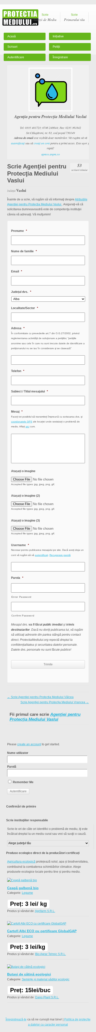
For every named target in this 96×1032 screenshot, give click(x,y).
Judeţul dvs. (21, 292)
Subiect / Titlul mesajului (29, 391)
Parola (17, 578)
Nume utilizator (17, 753)
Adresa (18, 328)
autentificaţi (18, 143)
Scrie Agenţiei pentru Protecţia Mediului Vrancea (54, 702)
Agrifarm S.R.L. (45, 911)
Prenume (19, 231)
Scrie (45, 17)
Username (20, 545)
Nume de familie (24, 251)
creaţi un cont (42, 143)
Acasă (11, 36)
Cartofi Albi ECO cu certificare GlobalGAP (42, 931)
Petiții (56, 46)
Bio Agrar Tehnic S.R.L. (50, 954)
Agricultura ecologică (21, 861)
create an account (29, 744)
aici (27, 426)
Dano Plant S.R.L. (47, 997)
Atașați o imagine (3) (25, 520)
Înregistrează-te (16, 1019)
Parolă (11, 766)
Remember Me (22, 782)
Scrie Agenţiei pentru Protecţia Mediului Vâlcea (40, 697)
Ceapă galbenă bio (23, 888)
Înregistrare (60, 57)
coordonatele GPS (21, 421)
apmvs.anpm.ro (50, 154)
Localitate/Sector (24, 308)
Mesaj (17, 411)
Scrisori (12, 46)
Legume (27, 893)
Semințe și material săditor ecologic (45, 979)
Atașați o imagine (23, 471)
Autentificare (15, 57)
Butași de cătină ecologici (29, 974)
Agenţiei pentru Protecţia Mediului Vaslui (45, 717)
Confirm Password (22, 615)
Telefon (17, 371)
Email (16, 271)
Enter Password (21, 597)
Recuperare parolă (60, 555)
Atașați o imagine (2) (25, 495)
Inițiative (58, 36)
